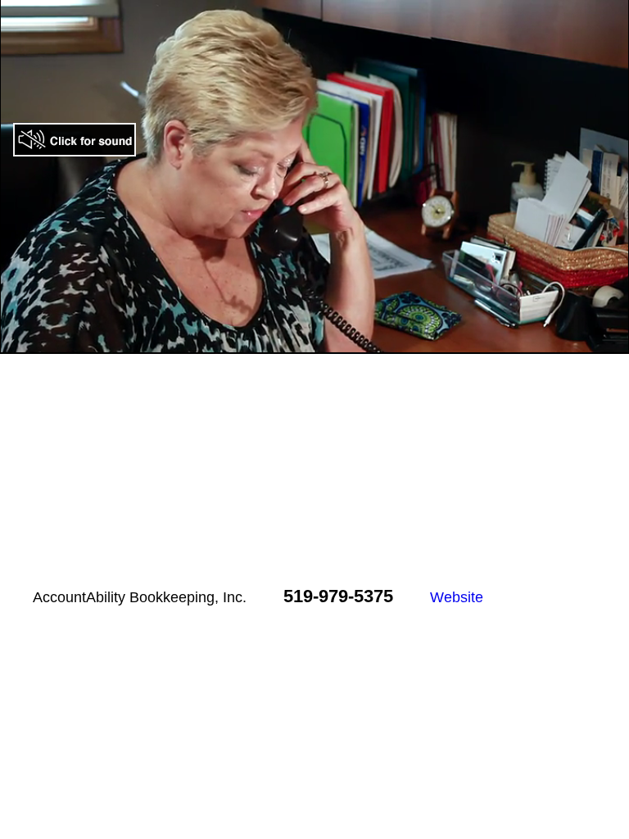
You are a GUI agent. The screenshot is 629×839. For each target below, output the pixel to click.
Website (456, 597)
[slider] (296, 342)
